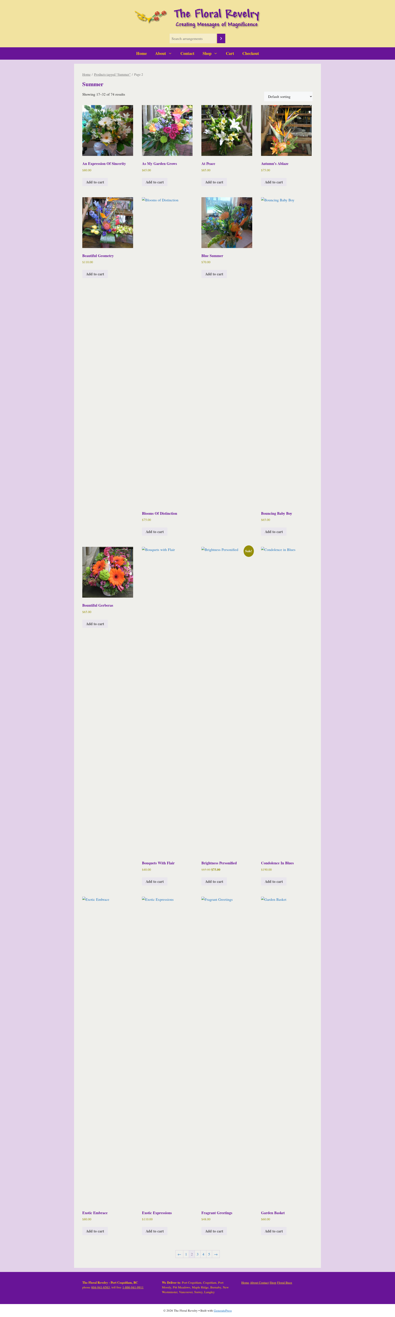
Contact (187, 53)
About (160, 53)
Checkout (250, 53)
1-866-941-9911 (133, 1287)
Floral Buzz (284, 1282)
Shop (207, 53)
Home (141, 53)
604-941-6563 (100, 1287)
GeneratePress (223, 1310)
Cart (230, 53)
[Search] (221, 38)
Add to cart (95, 182)
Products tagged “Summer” (112, 74)
